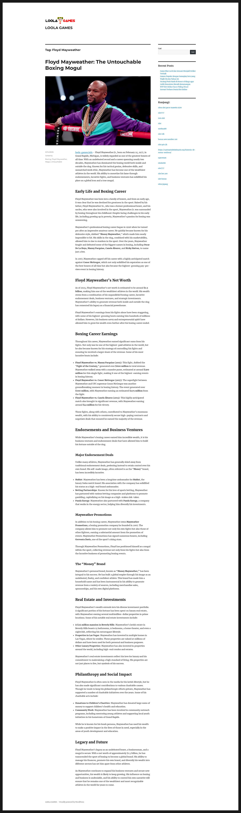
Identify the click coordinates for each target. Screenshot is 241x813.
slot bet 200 (162, 174)
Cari (160, 49)
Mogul (47, 162)
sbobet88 (162, 163)
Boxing (48, 159)
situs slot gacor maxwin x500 (170, 108)
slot (159, 123)
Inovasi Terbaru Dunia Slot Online (173, 89)
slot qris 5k (162, 145)
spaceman (162, 158)
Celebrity (49, 156)
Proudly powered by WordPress (71, 802)
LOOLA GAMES (59, 28)
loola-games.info (84, 152)
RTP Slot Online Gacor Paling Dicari (174, 87)
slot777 (161, 113)
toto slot (161, 118)
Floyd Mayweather (59, 159)
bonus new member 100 (167, 139)
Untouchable (56, 162)
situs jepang (163, 184)
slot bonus (162, 179)
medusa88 (162, 129)
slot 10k (161, 134)
